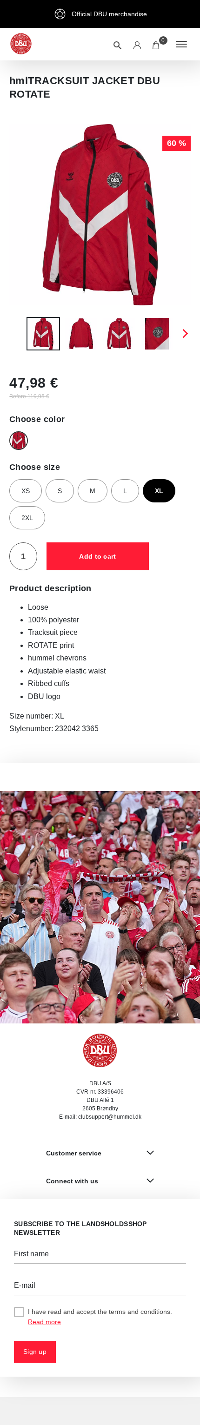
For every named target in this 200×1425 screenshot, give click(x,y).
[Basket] (156, 44)
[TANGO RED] (18, 440)
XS (25, 491)
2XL (27, 517)
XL (159, 491)
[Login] (137, 44)
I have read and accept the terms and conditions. (100, 1317)
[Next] (184, 333)
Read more (44, 1322)
